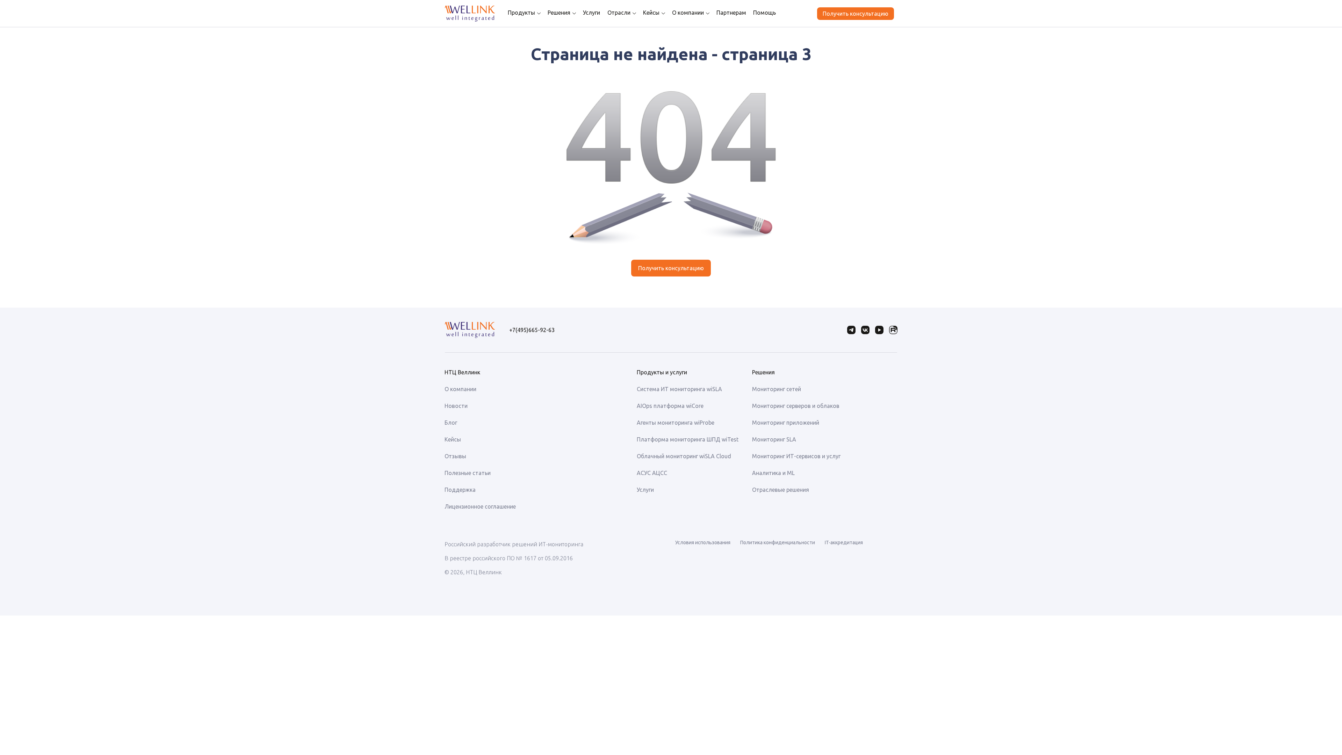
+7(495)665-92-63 (532, 330)
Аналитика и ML (773, 473)
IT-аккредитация (844, 542)
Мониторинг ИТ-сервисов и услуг (796, 456)
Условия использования (702, 542)
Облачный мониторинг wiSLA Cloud (684, 456)
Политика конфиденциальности (777, 542)
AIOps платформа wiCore (670, 406)
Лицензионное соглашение (480, 506)
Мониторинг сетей (776, 389)
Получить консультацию (855, 13)
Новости (456, 406)
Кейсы (651, 12)
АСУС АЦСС (652, 473)
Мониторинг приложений (785, 422)
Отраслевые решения (780, 490)
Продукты (521, 12)
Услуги (591, 12)
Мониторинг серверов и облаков (795, 406)
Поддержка (460, 490)
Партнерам (731, 12)
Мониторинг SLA (774, 439)
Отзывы (455, 456)
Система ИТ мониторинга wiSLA (679, 389)
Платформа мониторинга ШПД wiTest (687, 439)
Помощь (764, 12)
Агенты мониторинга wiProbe (675, 422)
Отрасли (618, 12)
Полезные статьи (468, 473)
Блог (451, 422)
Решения (559, 12)
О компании (688, 12)
